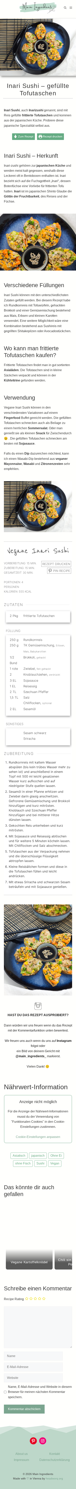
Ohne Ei (56, 1155)
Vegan (54, 1163)
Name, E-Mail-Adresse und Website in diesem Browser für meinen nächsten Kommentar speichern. (40, 1392)
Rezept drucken (52, 136)
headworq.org (54, 1478)
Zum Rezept (25, 136)
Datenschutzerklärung (54, 1460)
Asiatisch (19, 1155)
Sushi (40, 1163)
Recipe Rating (14, 1299)
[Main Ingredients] (38, 8)
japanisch (38, 1155)
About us (21, 1453)
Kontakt (54, 1453)
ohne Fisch (23, 1163)
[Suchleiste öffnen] (65, 8)
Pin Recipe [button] (61, 571)
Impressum (21, 1460)
